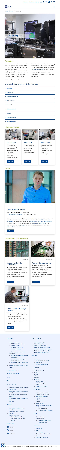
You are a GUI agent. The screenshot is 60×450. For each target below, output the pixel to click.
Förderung (36, 377)
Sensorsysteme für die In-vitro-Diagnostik (19, 387)
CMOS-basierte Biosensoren (17, 343)
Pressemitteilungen (40, 417)
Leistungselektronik (11, 109)
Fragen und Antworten (14, 415)
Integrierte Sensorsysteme (15, 342)
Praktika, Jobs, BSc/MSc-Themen (16, 411)
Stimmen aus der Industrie (42, 393)
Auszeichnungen (40, 403)
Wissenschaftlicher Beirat (42, 364)
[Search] (46, 2)
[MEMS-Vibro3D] (47, 134)
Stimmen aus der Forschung (42, 394)
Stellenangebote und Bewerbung (16, 408)
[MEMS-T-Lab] (30, 134)
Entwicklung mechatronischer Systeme (43, 349)
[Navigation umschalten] (54, 6)
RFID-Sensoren (12, 389)
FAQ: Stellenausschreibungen (18, 417)
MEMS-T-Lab (28, 142)
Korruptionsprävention (41, 386)
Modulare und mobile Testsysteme (14, 264)
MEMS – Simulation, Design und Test (16, 309)
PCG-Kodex (38, 384)
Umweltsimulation (11, 117)
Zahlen (35, 376)
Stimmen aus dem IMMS (42, 396)
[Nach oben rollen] (57, 447)
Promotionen (12, 410)
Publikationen (39, 400)
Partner (35, 369)
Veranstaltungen (40, 418)
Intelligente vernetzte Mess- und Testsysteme (41, 221)
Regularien (36, 379)
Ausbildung (11, 413)
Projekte (38, 398)
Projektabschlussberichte (42, 437)
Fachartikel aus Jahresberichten (43, 434)
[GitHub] (51, 2)
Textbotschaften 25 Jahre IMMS (45, 410)
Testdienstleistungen (38, 69)
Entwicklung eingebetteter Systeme (42, 347)
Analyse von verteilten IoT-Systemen (19, 355)
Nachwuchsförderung (39, 370)
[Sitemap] (43, 2)
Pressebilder (39, 428)
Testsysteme (10, 92)
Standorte (36, 374)
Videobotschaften (42, 408)
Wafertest (9, 88)
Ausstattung (36, 372)
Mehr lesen (10, 231)
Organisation (37, 359)
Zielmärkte (11, 401)
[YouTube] (54, 2)
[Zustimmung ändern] (3, 445)
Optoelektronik (10, 100)
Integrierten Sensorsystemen (39, 223)
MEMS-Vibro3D (46, 142)
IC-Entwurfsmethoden (39, 343)
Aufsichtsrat (39, 362)
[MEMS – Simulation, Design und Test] (17, 294)
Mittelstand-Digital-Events (44, 420)
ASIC (8, 227)
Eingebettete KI (14, 357)
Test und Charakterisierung (41, 263)
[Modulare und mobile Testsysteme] (17, 248)
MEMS (13, 227)
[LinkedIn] (49, 2)
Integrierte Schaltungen (39, 342)
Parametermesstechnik (12, 96)
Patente (38, 401)
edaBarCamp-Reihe (42, 422)
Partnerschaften (22, 71)
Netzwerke (36, 367)
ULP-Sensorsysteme (15, 345)
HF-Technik (9, 105)
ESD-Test (9, 113)
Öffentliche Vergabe (40, 383)
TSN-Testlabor (11, 142)
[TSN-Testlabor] (13, 134)
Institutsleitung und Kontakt (42, 360)
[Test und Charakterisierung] (43, 248)
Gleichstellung (39, 381)
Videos (37, 430)
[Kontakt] (41, 2)
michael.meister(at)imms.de (15, 214)
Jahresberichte (39, 432)
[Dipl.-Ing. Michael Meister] (30, 186)
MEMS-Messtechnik (11, 121)
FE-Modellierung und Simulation (41, 352)
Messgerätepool (21, 225)
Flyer (37, 435)
